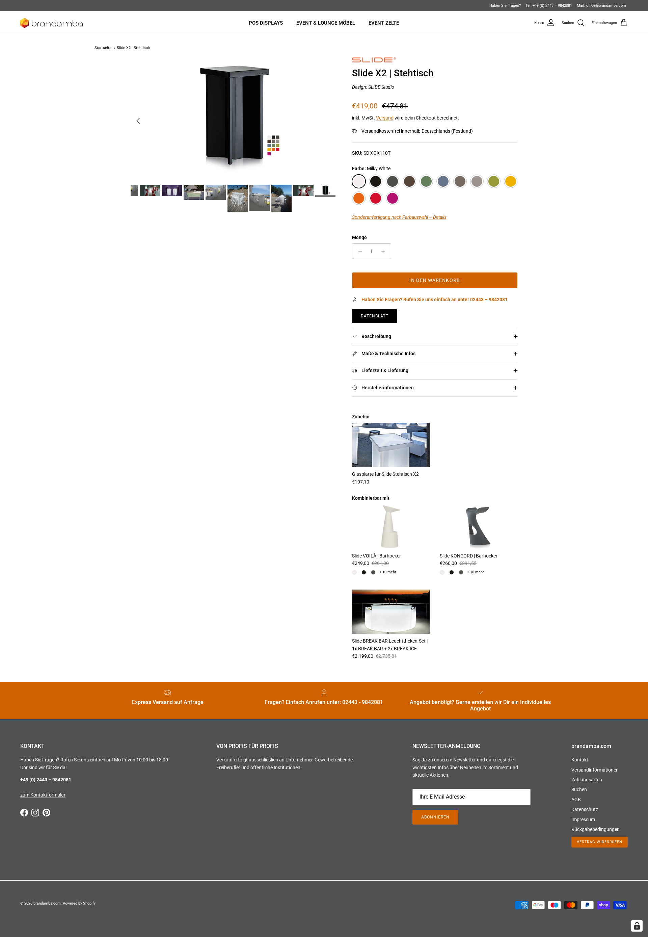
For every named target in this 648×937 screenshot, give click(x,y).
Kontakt (579, 759)
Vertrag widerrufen (599, 842)
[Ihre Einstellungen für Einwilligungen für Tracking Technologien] (637, 926)
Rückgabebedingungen (595, 829)
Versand (385, 118)
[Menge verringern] (358, 251)
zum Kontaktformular (42, 795)
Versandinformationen (595, 770)
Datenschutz (584, 809)
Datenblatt (374, 316)
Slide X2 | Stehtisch (133, 48)
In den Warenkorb (434, 280)
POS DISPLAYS (266, 23)
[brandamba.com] (51, 23)
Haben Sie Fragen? (505, 5)
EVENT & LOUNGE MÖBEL (325, 23)
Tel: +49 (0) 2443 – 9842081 (548, 5)
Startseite (102, 48)
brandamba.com (47, 903)
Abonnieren (435, 817)
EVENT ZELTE (384, 23)
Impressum (583, 819)
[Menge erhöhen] (385, 251)
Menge (359, 237)
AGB (576, 799)
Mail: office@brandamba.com (601, 5)
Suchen (579, 789)
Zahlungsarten (586, 779)
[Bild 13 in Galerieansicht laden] (234, 117)
